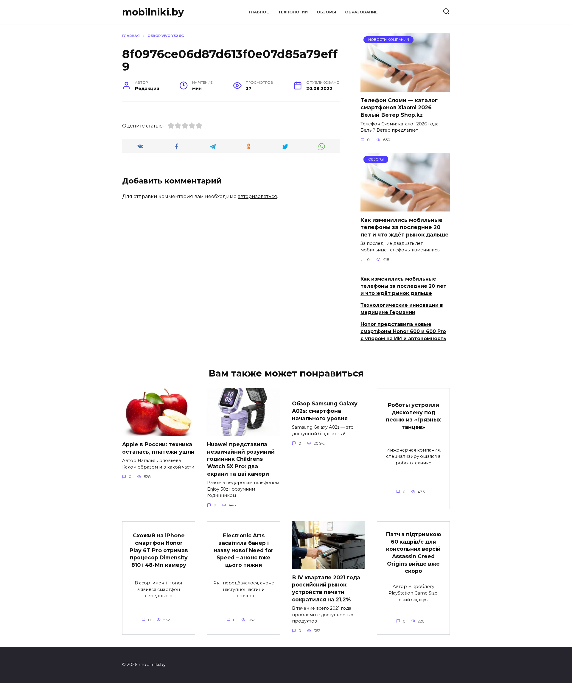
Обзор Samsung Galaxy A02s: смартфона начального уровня (325, 410)
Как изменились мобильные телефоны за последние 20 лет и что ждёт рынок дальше (404, 227)
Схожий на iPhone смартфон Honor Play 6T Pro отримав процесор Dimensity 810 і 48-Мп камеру (159, 550)
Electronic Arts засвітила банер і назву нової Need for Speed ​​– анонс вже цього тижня (243, 550)
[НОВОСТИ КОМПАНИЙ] (405, 88)
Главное (259, 12)
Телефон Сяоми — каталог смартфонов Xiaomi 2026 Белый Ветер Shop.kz (399, 107)
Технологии (293, 12)
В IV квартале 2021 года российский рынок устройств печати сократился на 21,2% (326, 588)
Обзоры (326, 12)
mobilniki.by (153, 12)
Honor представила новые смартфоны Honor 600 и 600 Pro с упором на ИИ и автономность (403, 331)
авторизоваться (257, 196)
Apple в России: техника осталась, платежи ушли (158, 448)
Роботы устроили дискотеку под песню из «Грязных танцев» (413, 416)
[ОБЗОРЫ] (405, 208)
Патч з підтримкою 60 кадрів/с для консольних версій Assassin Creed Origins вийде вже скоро (413, 552)
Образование (361, 12)
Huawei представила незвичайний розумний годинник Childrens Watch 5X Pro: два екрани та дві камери (241, 459)
